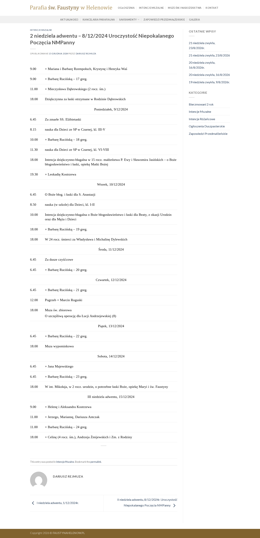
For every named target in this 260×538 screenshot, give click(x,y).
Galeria (194, 19)
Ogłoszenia (126, 7)
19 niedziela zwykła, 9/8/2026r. (209, 82)
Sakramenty (128, 19)
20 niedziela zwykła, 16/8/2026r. (202, 65)
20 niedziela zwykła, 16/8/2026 (209, 74)
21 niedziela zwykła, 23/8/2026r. (202, 45)
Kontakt (212, 7)
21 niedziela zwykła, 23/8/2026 (209, 55)
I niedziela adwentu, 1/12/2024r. (57, 503)
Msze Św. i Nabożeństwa (184, 7)
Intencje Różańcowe (202, 119)
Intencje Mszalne (151, 7)
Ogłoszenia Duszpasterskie (207, 126)
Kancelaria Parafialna (99, 19)
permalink (95, 461)
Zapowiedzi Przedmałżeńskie (164, 19)
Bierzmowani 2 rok (201, 104)
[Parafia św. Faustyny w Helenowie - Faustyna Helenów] (71, 8)
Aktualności (69, 19)
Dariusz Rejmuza (86, 53)
